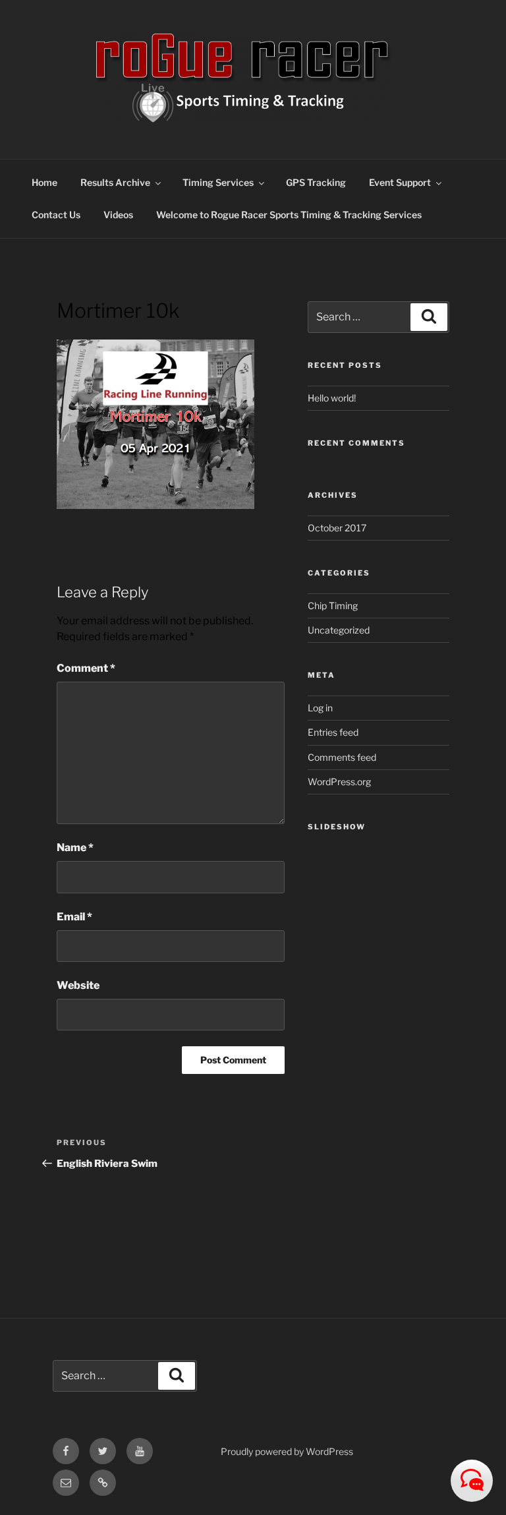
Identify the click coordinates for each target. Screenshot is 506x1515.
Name (75, 847)
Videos (118, 214)
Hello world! (332, 397)
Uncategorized (339, 630)
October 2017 (337, 527)
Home (44, 182)
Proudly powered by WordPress (287, 1451)
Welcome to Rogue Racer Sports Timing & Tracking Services (289, 214)
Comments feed (342, 757)
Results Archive (115, 182)
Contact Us (56, 214)
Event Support (400, 182)
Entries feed (333, 732)
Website (78, 985)
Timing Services (218, 182)
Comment (86, 668)
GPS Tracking (316, 182)
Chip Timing (333, 605)
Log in (320, 707)
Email (74, 916)
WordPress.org (339, 781)
